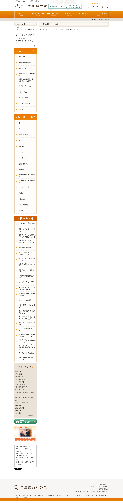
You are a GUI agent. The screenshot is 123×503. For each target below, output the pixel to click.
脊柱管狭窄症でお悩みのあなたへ (27, 341)
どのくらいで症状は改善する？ (27, 224)
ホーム (22, 15)
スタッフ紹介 (23, 92)
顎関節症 (22, 170)
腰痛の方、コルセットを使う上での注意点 (27, 318)
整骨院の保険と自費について (27, 271)
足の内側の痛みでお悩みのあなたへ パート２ (27, 335)
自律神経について (21, 413)
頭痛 (20, 140)
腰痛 (20, 123)
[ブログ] (25, 369)
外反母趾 (22, 199)
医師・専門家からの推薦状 (27, 74)
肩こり (21, 129)
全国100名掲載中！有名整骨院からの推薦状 (27, 80)
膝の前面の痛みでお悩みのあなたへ (27, 358)
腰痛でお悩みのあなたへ (27, 353)
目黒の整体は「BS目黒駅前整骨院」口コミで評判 (61, 502)
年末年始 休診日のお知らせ (25, 41)
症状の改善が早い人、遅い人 (27, 230)
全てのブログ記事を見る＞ (29, 416)
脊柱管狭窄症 (23, 164)
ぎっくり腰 (22, 158)
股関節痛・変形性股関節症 (27, 175)
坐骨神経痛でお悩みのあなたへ (27, 306)
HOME (94, 19)
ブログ (21, 109)
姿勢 (16, 410)
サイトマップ (89, 495)
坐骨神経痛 (22, 146)
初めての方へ (38, 15)
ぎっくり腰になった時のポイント (27, 282)
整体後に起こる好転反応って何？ (27, 259)
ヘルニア (22, 152)
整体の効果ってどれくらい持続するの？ (27, 253)
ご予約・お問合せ (101, 15)
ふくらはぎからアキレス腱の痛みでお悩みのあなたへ (27, 347)
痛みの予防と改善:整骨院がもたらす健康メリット (27, 236)
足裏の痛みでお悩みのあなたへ (27, 323)
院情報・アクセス (85, 15)
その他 (21, 210)
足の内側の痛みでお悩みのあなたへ (27, 294)
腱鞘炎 (21, 193)
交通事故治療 (23, 205)
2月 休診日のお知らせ (25, 29)
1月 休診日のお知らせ (25, 35)
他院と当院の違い (25, 247)
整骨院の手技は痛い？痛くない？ (27, 265)
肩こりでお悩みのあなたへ (27, 329)
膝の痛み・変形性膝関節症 (27, 181)
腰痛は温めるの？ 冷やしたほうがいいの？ (27, 288)
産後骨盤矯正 (23, 134)
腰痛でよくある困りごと (27, 300)
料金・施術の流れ (54, 15)
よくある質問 (23, 97)
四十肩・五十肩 (24, 187)
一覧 (33, 46)
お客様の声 (69, 15)
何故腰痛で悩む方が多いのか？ (27, 277)
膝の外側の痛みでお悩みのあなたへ (27, 312)
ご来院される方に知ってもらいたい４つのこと (27, 241)
